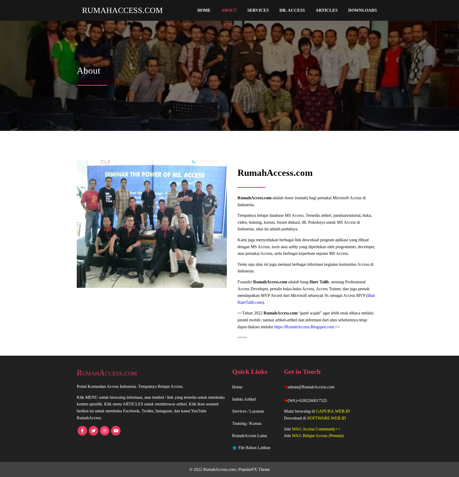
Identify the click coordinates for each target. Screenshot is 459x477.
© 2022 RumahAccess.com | (214, 469)
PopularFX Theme (254, 469)
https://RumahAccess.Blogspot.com (304, 327)
